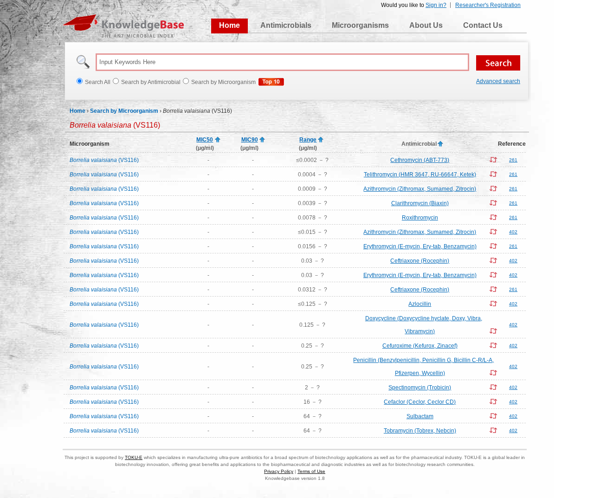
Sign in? (436, 5)
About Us (426, 25)
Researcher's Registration (488, 5)
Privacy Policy (278, 471)
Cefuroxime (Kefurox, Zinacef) (420, 346)
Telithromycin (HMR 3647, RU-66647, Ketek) (420, 174)
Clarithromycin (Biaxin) (420, 203)
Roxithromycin (420, 217)
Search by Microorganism (124, 111)
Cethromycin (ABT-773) (419, 160)
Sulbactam (420, 416)
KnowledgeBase (123, 26)
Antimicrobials (285, 25)
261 (513, 159)
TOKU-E (133, 457)
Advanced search (498, 81)
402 (513, 231)
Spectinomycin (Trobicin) (419, 387)
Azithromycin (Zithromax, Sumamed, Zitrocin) (419, 189)
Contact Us (483, 25)
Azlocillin (419, 304)
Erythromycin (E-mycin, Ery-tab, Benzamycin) (420, 246)
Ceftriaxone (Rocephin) (419, 261)
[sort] (217, 140)
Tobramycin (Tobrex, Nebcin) (420, 430)
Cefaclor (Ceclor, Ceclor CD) (420, 402)
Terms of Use (311, 471)
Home (229, 25)
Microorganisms (360, 25)
